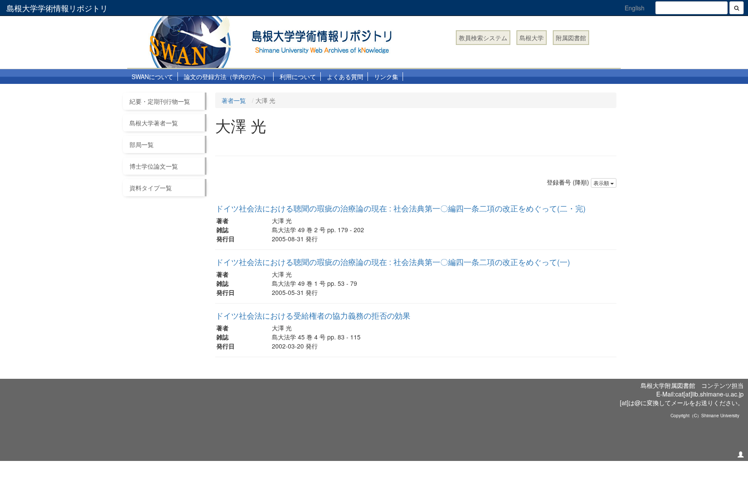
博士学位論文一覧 (153, 166)
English (635, 7)
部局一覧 (141, 144)
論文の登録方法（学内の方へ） (226, 76)
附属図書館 (571, 37)
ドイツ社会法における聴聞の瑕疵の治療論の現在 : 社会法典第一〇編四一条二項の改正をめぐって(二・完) (401, 208)
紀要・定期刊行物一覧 (159, 101)
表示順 (601, 182)
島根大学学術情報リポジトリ (57, 7)
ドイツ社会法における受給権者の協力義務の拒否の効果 (313, 315)
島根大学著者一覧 (153, 122)
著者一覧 (234, 100)
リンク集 (386, 76)
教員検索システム (483, 37)
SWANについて (152, 76)
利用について (298, 76)
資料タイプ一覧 (150, 187)
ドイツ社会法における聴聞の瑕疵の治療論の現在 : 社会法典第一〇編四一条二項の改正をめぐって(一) (393, 261)
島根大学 (531, 37)
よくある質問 (345, 76)
